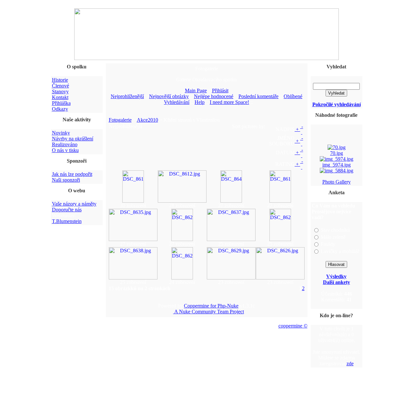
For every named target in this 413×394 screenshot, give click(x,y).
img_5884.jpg (336, 175)
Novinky (61, 133)
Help (200, 102)
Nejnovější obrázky (169, 96)
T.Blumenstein (67, 221)
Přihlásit (220, 90)
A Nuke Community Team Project (208, 311)
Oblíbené (293, 96)
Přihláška (61, 103)
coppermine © (292, 325)
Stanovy (60, 91)
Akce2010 (147, 120)
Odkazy (60, 109)
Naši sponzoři (66, 180)
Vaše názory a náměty (74, 204)
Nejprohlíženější (127, 96)
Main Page (196, 90)
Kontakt (60, 97)
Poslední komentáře (258, 96)
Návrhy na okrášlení (72, 138)
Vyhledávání (176, 102)
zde (350, 363)
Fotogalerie (120, 120)
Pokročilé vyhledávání (336, 104)
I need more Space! (229, 102)
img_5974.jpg (336, 164)
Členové (60, 85)
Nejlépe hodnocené (213, 96)
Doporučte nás (67, 209)
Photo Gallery (336, 182)
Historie (60, 80)
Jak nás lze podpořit (72, 174)
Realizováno (64, 144)
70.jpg (336, 152)
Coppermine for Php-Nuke (211, 305)
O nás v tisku (65, 150)
